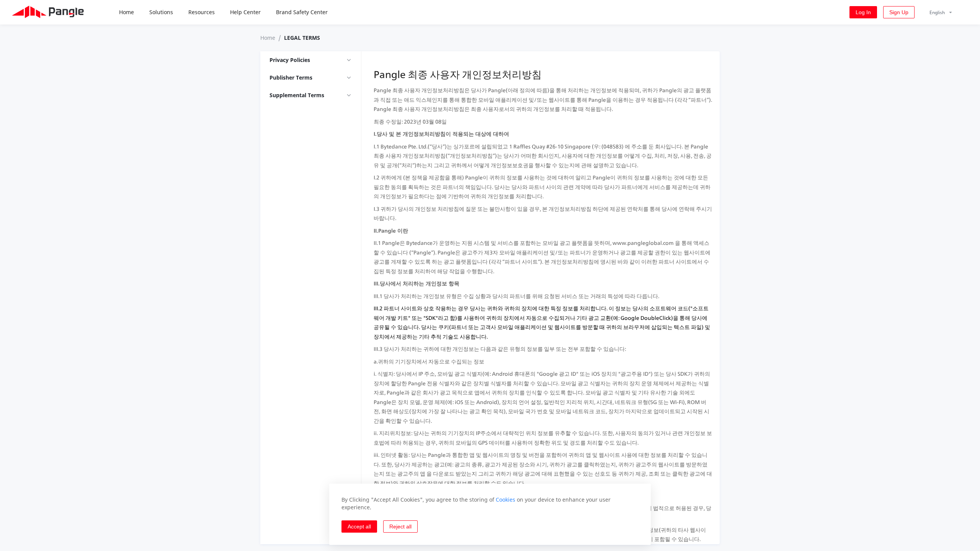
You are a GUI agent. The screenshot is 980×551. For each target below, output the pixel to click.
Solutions (161, 12)
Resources (201, 12)
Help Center (245, 12)
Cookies (505, 499)
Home (126, 12)
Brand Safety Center (302, 12)
